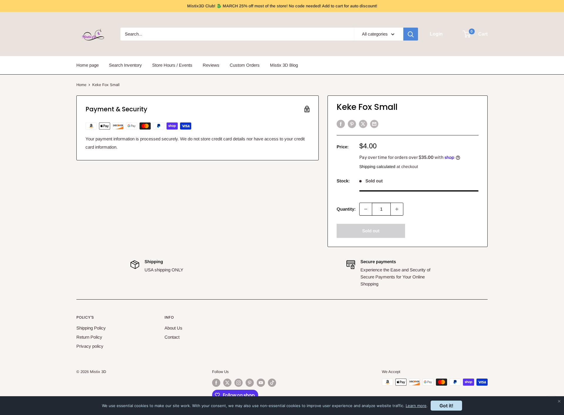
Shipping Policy (91, 327)
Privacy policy (89, 346)
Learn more (416, 405)
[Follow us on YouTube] (261, 383)
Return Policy (89, 337)
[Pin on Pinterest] (352, 124)
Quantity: (346, 208)
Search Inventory (125, 65)
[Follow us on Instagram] (238, 383)
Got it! (446, 406)
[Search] (410, 34)
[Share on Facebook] (341, 124)
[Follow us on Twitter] (227, 383)
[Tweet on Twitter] (363, 124)
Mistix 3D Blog (284, 65)
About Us (173, 327)
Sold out (371, 230)
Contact (171, 337)
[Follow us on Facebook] (216, 383)
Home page (87, 65)
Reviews (211, 65)
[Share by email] (374, 124)
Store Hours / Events (172, 65)
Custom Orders (245, 65)
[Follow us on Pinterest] (250, 383)
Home (81, 85)
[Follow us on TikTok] (272, 383)
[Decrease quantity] (366, 209)
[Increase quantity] (397, 209)
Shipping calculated (377, 166)
